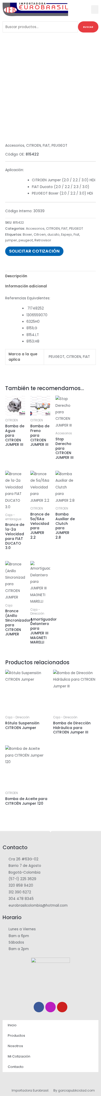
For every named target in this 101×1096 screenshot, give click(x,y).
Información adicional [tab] (26, 286)
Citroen (40, 234)
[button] (94, 9)
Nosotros (15, 1045)
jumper (11, 240)
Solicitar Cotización (34, 251)
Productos (16, 1035)
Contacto (16, 1066)
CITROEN (33, 145)
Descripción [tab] (16, 276)
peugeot (26, 240)
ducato (53, 234)
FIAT (46, 145)
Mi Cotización (19, 1056)
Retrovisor (42, 240)
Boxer (27, 234)
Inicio (12, 1025)
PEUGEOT (59, 145)
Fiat (76, 234)
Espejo (66, 234)
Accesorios (14, 145)
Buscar (88, 27)
